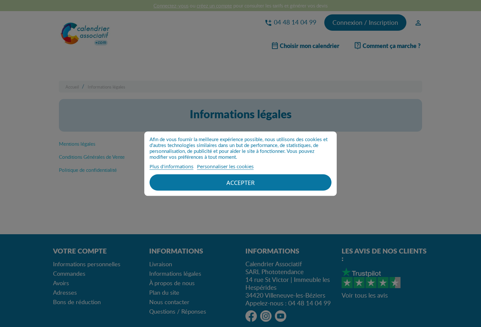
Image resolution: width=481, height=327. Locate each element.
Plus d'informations (171, 166)
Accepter (240, 182)
